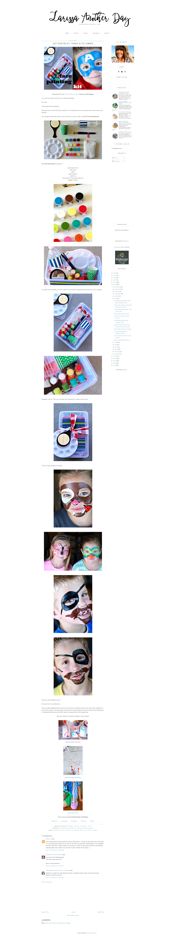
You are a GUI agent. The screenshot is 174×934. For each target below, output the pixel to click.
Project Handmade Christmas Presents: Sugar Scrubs (125, 103)
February (117, 351)
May (116, 344)
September (118, 293)
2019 (114, 273)
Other (90, 826)
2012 (114, 356)
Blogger (125, 369)
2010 (114, 360)
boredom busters (59, 830)
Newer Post (45, 912)
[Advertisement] (73, 897)
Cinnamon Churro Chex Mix (125, 132)
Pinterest (83, 821)
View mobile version (73, 915)
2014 (114, 282)
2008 (114, 365)
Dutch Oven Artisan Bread (125, 112)
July (116, 298)
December (117, 287)
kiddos (90, 830)
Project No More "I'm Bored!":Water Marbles (124, 122)
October (117, 291)
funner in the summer (72, 830)
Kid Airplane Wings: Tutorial (121, 313)
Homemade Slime (73, 813)
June (116, 342)
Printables (96, 33)
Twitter (92, 821)
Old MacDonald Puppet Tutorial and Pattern (124, 92)
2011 (114, 358)
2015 (114, 280)
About (67, 33)
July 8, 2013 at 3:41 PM (54, 866)
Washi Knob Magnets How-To (122, 340)
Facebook (64, 821)
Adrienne (48, 839)
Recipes (76, 33)
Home (73, 912)
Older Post (101, 912)
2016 (114, 277)
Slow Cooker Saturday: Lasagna (122, 329)
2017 (114, 275)
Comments (117, 161)
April (116, 347)
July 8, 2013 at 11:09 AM (55, 850)
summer (95, 830)
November (117, 289)
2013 (114, 284)
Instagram (74, 821)
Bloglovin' (55, 821)
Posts (115, 158)
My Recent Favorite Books (54, 854)
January (117, 354)
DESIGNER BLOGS (91, 933)
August (117, 296)
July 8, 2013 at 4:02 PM (54, 877)
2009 (114, 363)
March (116, 349)
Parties (85, 33)
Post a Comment (47, 882)
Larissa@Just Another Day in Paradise (57, 870)
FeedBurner (125, 241)
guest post (83, 830)
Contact (106, 33)
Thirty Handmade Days (72, 94)
